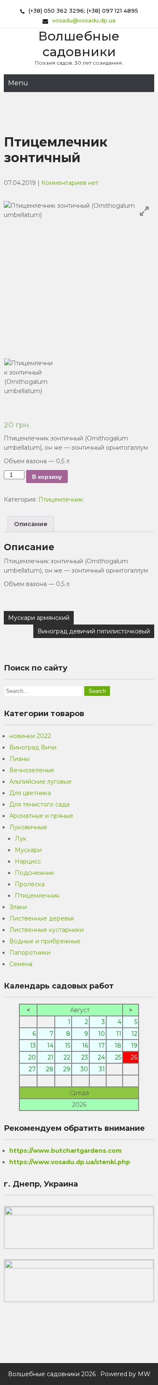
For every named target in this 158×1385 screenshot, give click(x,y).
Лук (21, 838)
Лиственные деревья (41, 918)
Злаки (18, 907)
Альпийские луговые (40, 781)
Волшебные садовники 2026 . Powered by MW (79, 1374)
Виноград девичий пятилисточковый (93, 631)
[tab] (31, 524)
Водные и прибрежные (44, 941)
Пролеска (30, 884)
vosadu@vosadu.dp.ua (83, 20)
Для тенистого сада (39, 804)
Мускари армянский (39, 618)
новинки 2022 (30, 736)
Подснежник (34, 873)
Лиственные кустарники (46, 930)
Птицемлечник (60, 499)
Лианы (19, 759)
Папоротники (30, 952)
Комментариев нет (70, 183)
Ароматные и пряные (41, 816)
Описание (31, 524)
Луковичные (28, 827)
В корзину (47, 476)
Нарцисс (28, 861)
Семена (20, 964)
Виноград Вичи (32, 747)
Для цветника (30, 793)
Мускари (28, 850)
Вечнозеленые (31, 770)
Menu (18, 83)
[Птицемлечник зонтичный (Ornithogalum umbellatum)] (29, 383)
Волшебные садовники (79, 44)
